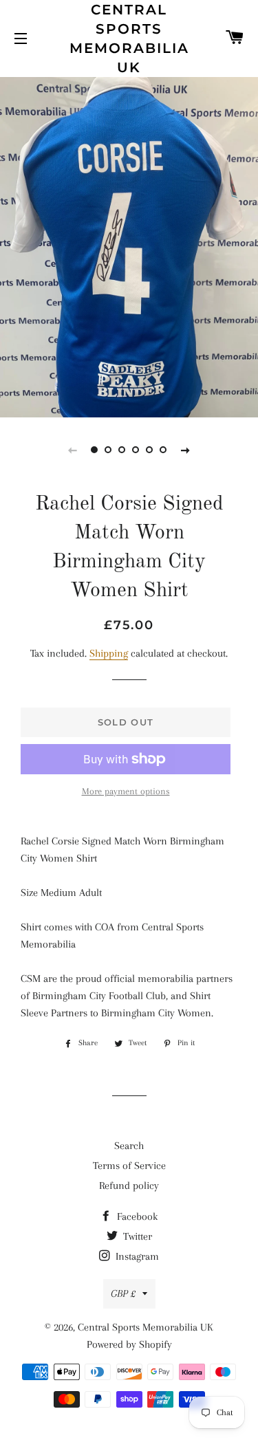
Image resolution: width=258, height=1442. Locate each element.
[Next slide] (186, 450)
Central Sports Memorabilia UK (129, 38)
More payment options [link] (126, 791)
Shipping (108, 653)
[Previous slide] (73, 450)
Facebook (136, 1216)
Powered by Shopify (129, 1344)
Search (129, 1145)
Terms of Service (129, 1165)
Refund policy (129, 1185)
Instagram (136, 1256)
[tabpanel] (129, 245)
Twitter (136, 1236)
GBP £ (123, 1293)
